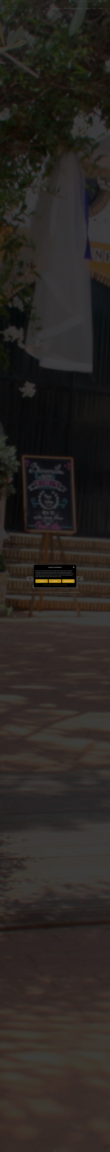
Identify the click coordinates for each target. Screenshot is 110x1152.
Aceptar (42, 581)
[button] (74, 567)
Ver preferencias (68, 581)
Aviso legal (64, 584)
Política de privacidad (56, 584)
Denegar (55, 581)
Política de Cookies (47, 584)
